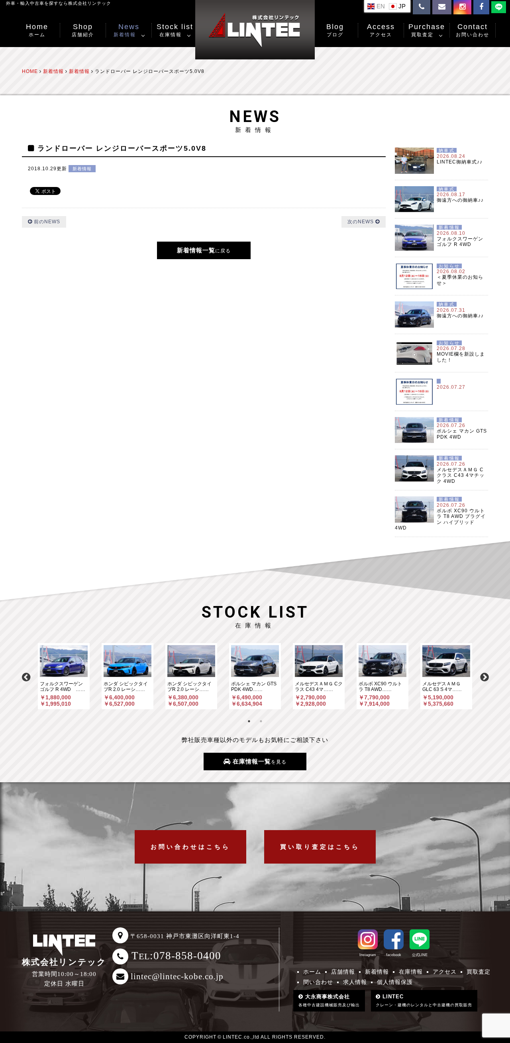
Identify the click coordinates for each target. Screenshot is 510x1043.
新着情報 (82, 168)
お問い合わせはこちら (190, 846)
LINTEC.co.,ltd (241, 1037)
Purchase (426, 30)
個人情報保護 (395, 982)
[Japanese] (398, 5)
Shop (83, 30)
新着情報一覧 (204, 250)
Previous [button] (26, 676)
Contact (472, 30)
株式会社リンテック (64, 962)
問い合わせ (318, 982)
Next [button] (484, 676)
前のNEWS (46, 221)
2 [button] (261, 721)
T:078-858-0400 (176, 956)
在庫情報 (411, 971)
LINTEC (424, 1000)
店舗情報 (343, 971)
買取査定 (478, 971)
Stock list (175, 30)
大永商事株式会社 (329, 1000)
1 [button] (249, 721)
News (126, 30)
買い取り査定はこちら (320, 846)
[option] (64, 676)
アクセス (445, 971)
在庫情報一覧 (258, 761)
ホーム (312, 971)
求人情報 (355, 982)
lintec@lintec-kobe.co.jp (177, 976)
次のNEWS (361, 221)
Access (381, 30)
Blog (335, 30)
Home (37, 30)
